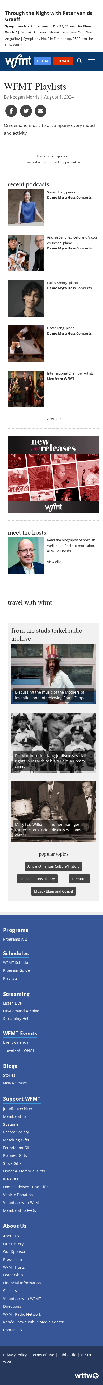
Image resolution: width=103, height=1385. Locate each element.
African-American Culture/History (53, 866)
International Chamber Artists (70, 373)
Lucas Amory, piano (62, 282)
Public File (67, 1354)
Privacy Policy (15, 1354)
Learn (30, 162)
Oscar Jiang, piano (61, 327)
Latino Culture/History (37, 878)
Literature (79, 878)
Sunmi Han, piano (61, 192)
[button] (79, 61)
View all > (53, 418)
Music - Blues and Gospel (53, 891)
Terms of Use (42, 1354)
